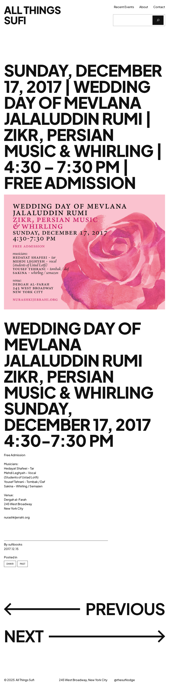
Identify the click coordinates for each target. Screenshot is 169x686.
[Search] (158, 20)
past (22, 563)
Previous (125, 609)
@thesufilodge (124, 680)
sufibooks (15, 544)
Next (23, 636)
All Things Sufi (32, 15)
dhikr (10, 563)
